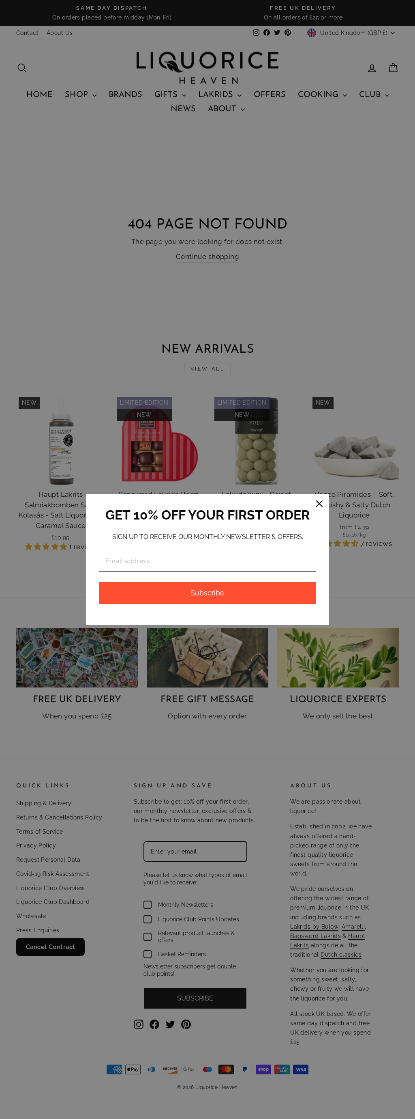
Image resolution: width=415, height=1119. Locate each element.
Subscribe (207, 593)
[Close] (319, 503)
